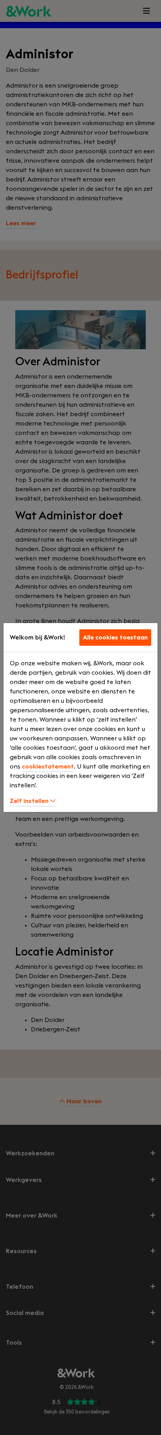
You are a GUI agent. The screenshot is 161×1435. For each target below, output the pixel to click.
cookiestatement (48, 766)
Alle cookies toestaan (115, 637)
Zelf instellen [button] (30, 801)
